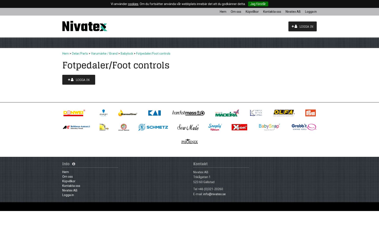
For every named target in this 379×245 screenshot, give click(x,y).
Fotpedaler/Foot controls (153, 53)
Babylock (127, 53)
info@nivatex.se (214, 194)
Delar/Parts (80, 53)
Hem (65, 53)
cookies (133, 4)
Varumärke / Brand (104, 53)
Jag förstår (258, 4)
